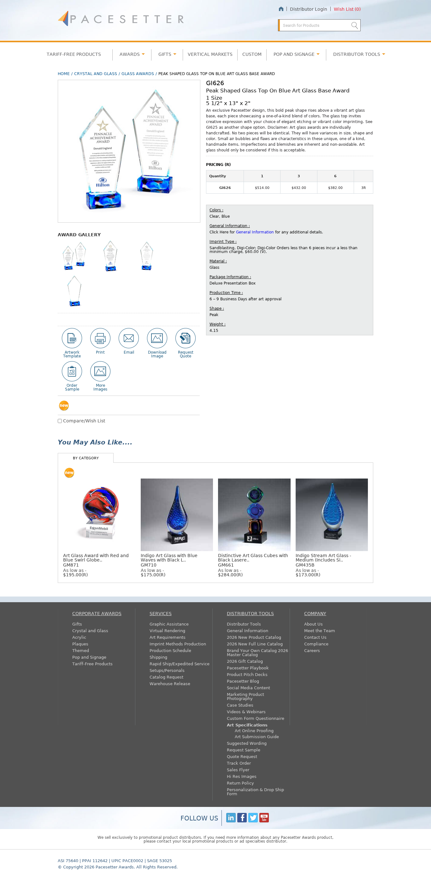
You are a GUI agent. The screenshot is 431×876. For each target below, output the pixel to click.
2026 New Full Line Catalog (255, 644)
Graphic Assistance (169, 624)
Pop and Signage (89, 657)
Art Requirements (168, 637)
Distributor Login (308, 9)
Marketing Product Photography (245, 696)
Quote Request (242, 756)
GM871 (96, 560)
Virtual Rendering (167, 630)
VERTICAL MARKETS (210, 54)
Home (281, 9)
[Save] (157, 338)
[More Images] (100, 371)
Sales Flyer (238, 769)
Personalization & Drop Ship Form (255, 791)
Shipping (158, 657)
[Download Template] (72, 338)
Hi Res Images (242, 776)
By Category (86, 458)
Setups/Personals (167, 670)
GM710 (169, 560)
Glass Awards (137, 73)
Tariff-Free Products (74, 54)
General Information (255, 231)
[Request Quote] (185, 338)
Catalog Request (166, 677)
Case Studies (240, 705)
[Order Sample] (72, 371)
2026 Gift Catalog (245, 661)
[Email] (129, 338)
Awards (130, 54)
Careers (312, 650)
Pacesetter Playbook (248, 668)
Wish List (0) (347, 9)
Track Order (239, 763)
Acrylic (79, 637)
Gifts (164, 54)
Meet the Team (319, 630)
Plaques (80, 644)
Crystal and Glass (95, 73)
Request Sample (243, 750)
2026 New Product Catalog (254, 637)
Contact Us (315, 637)
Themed (80, 650)
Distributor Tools (244, 624)
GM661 (253, 560)
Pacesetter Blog (243, 681)
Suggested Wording (247, 743)
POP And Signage (294, 54)
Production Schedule (170, 650)
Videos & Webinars (246, 711)
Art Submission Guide (257, 736)
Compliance (316, 644)
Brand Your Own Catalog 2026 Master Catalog (257, 652)
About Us (313, 624)
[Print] (100, 338)
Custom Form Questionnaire (255, 718)
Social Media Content (248, 687)
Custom (252, 54)
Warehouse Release (170, 683)
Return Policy (240, 783)
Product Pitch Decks (247, 674)
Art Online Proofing (254, 730)
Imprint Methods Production (178, 644)
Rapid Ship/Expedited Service (180, 663)
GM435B (323, 560)
